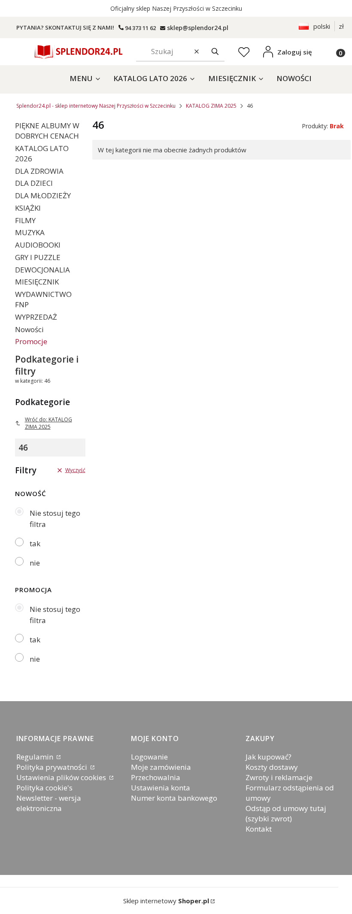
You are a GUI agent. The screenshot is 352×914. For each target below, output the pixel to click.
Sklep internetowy (166, 900)
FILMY (25, 220)
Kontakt (259, 829)
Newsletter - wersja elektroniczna (48, 803)
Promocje (31, 341)
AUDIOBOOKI (38, 245)
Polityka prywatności (52, 767)
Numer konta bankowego (174, 798)
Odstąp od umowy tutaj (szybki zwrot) (286, 813)
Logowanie (149, 757)
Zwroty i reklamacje (279, 777)
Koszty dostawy (272, 767)
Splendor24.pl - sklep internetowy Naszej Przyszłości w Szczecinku (96, 105)
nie (35, 563)
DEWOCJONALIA (42, 270)
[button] (215, 51)
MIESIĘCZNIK (37, 282)
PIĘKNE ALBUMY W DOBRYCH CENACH (47, 131)
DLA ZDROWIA (39, 171)
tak (35, 543)
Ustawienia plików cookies (62, 777)
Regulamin (35, 757)
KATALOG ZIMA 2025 (211, 105)
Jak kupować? (268, 757)
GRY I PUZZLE (38, 257)
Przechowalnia (155, 777)
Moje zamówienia (161, 767)
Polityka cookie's (44, 788)
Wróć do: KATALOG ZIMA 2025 (48, 423)
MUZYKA (30, 232)
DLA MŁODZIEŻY (43, 195)
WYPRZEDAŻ (36, 317)
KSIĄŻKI (28, 208)
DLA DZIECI (34, 183)
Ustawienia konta (160, 788)
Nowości (29, 329)
